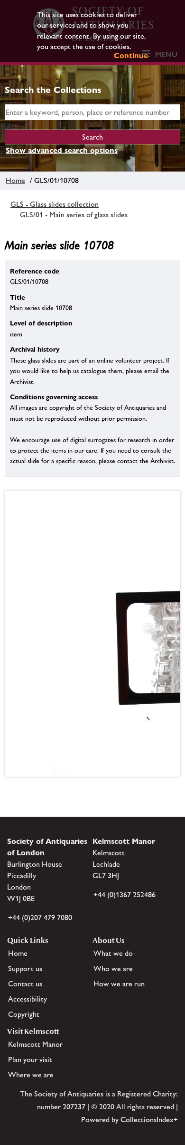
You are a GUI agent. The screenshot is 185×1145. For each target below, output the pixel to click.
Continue (131, 55)
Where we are (31, 1074)
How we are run (119, 983)
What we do (113, 953)
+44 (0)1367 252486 (124, 894)
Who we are (113, 968)
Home (15, 180)
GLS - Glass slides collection (54, 204)
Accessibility (27, 998)
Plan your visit (30, 1059)
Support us (25, 968)
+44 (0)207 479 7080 (40, 917)
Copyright (23, 1014)
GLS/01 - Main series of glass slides (74, 214)
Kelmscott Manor (35, 1044)
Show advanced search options (62, 150)
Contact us (25, 983)
